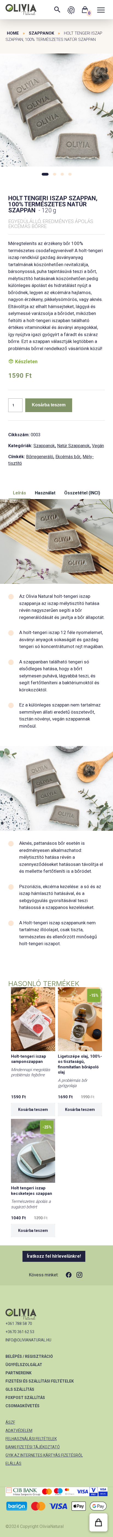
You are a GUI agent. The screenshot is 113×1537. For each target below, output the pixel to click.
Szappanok (41, 33)
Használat (45, 493)
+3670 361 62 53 (19, 1332)
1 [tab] (45, 174)
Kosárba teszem (49, 404)
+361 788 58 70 (18, 1323)
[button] (98, 1522)
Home (13, 33)
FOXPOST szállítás (25, 1397)
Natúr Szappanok (73, 445)
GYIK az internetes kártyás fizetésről (44, 1455)
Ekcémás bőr (67, 456)
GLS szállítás (19, 1389)
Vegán (98, 445)
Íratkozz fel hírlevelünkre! (54, 1256)
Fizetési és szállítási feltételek (39, 1381)
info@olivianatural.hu (28, 1340)
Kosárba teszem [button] (33, 1109)
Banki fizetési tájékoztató (32, 1447)
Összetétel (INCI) (82, 493)
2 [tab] (54, 174)
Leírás (19, 493)
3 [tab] (62, 174)
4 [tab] (70, 174)
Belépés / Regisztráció (29, 1356)
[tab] (19, 493)
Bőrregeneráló (39, 456)
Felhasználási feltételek (31, 1439)
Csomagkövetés (22, 1406)
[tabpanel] (56, 110)
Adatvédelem (18, 1430)
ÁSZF (10, 1422)
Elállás (13, 1463)
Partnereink (18, 1373)
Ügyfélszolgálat (23, 1365)
